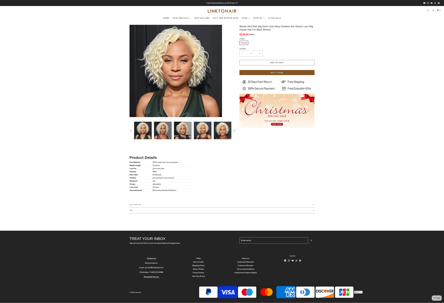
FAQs (198, 258)
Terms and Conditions (245, 269)
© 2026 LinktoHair (135, 292)
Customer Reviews (245, 265)
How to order (198, 262)
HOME (166, 18)
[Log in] (433, 10)
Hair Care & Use (198, 276)
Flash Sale (274, 18)
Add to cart (277, 62)
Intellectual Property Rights (245, 273)
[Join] (311, 240)
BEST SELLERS (202, 18)
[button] (131, 130)
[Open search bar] (428, 10)
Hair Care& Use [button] (135, 204)
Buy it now (277, 73)
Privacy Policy (198, 273)
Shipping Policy (198, 265)
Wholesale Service (151, 277)
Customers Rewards (245, 262)
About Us (245, 258)
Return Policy (198, 269)
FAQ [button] (131, 210)
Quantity (242, 49)
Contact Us (151, 258)
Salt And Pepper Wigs (225, 18)
